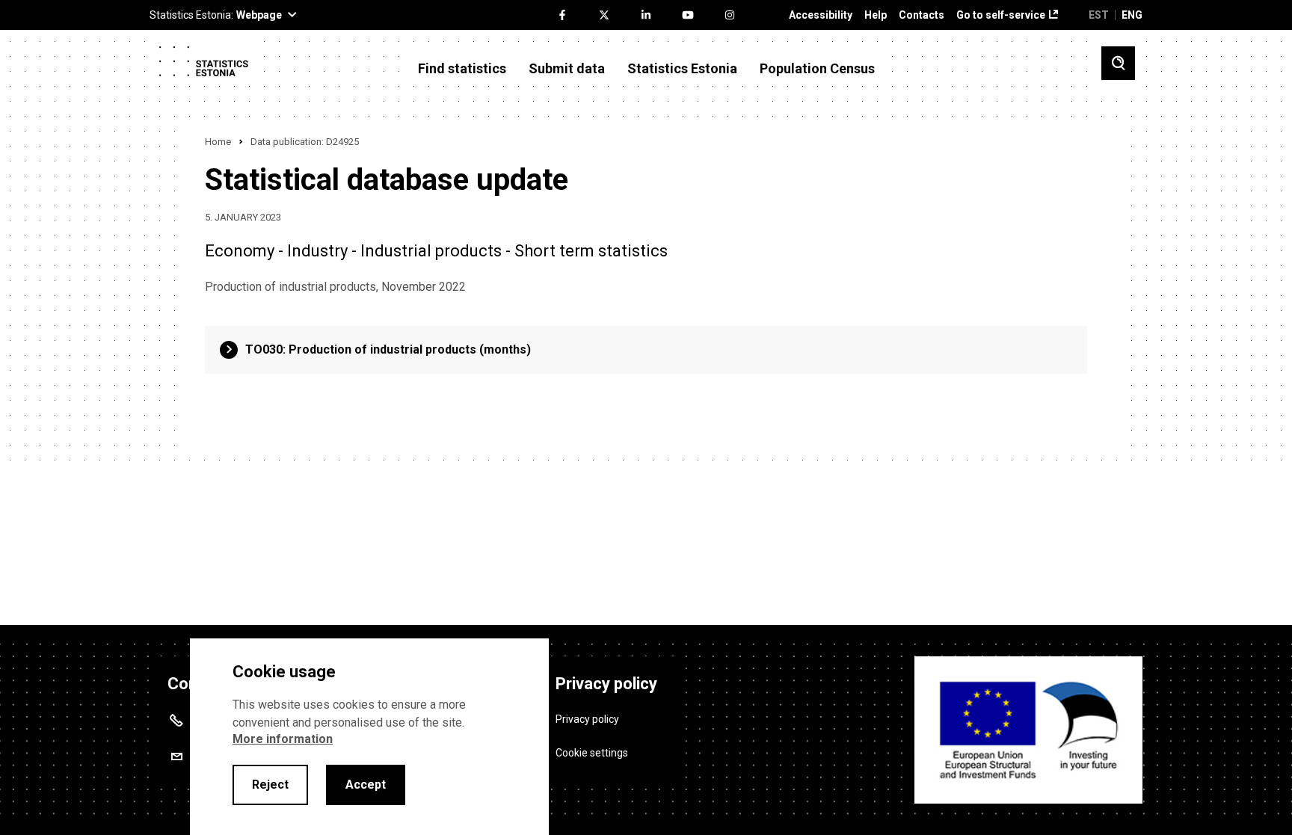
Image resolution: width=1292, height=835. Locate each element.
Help (875, 15)
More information (283, 739)
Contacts (921, 15)
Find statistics (462, 68)
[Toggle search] (1118, 63)
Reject (270, 784)
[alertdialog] (369, 736)
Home (218, 141)
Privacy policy (587, 719)
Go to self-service (1000, 15)
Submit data (567, 68)
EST (1099, 15)
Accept (365, 784)
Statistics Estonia (682, 68)
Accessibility (820, 15)
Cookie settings (592, 753)
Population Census (817, 68)
